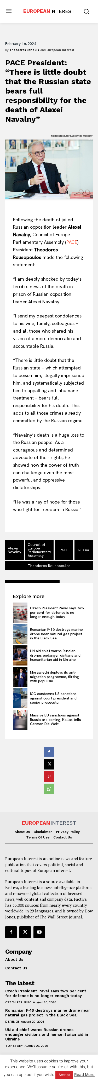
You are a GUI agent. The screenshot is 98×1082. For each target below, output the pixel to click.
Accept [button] (64, 1075)
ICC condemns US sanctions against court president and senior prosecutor (53, 698)
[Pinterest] (49, 776)
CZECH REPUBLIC (18, 1002)
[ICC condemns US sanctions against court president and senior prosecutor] (20, 698)
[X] (49, 764)
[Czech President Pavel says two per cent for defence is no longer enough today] (20, 613)
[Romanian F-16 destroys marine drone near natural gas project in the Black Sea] (20, 634)
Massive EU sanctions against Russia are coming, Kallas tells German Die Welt (55, 719)
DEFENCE (12, 1021)
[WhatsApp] (49, 789)
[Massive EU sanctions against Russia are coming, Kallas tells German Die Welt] (20, 720)
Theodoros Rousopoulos (49, 565)
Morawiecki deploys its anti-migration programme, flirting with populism (54, 677)
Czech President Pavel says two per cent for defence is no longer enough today (57, 612)
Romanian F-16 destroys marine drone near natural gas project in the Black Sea (56, 634)
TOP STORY (14, 1046)
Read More (84, 1074)
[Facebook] (49, 752)
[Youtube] (39, 932)
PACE (71, 242)
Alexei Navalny (14, 550)
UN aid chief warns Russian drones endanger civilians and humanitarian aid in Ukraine (55, 655)
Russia (83, 550)
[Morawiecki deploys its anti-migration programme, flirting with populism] (20, 677)
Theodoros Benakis (24, 50)
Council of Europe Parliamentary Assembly (39, 550)
